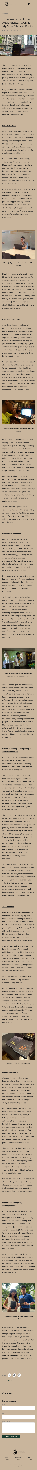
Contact (30, 1459)
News (6, 13)
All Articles (8, 1381)
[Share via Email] (19, 1375)
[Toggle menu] (33, 4)
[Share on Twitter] (9, 1375)
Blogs (18, 1461)
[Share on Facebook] (14, 1375)
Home (7, 1459)
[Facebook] (18, 1467)
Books (18, 1459)
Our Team (7, 1461)
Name (4, 1404)
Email (4, 1413)
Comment (6, 1421)
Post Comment (11, 1436)
